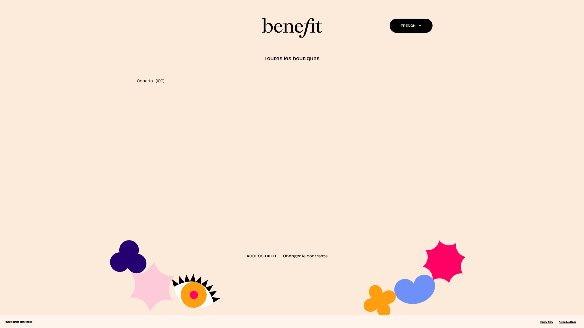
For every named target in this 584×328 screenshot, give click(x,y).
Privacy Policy (546, 322)
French (408, 25)
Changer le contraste (305, 255)
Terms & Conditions (567, 322)
